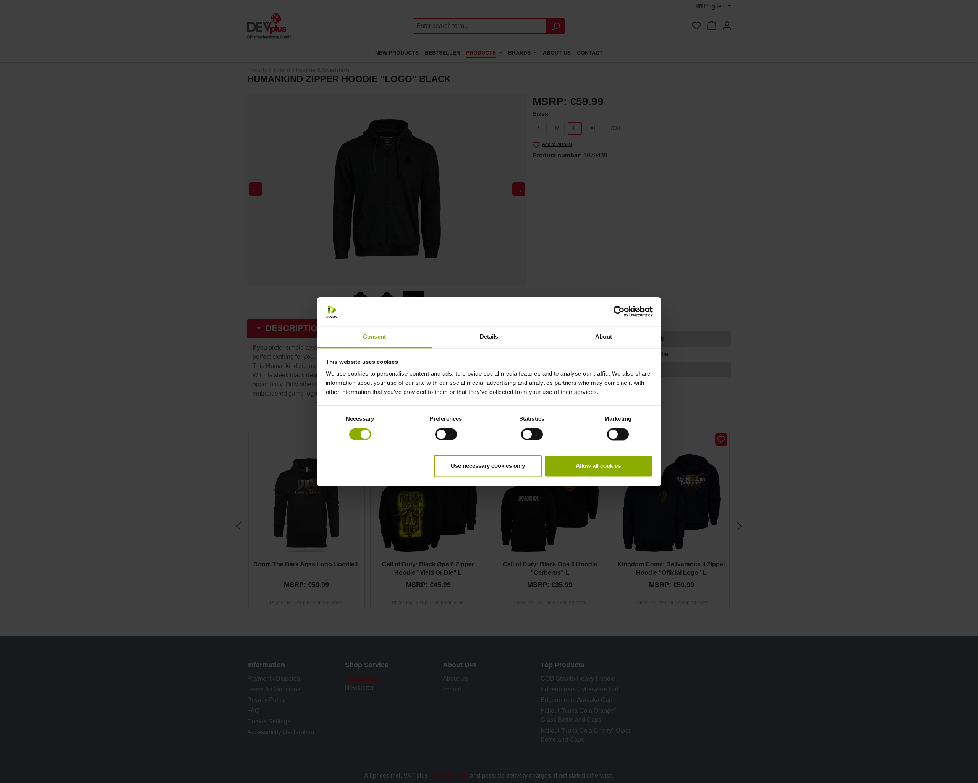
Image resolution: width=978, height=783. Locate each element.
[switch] (446, 434)
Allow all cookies (598, 466)
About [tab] (603, 337)
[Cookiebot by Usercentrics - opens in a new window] (619, 311)
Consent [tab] (374, 337)
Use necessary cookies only (488, 466)
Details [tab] (489, 337)
